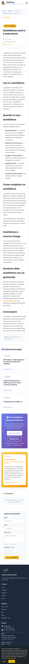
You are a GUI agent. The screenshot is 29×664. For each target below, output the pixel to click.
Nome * (6, 517)
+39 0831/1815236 (8, 628)
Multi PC (3, 595)
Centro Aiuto (5, 606)
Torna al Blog (7, 17)
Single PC (4, 593)
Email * (6, 525)
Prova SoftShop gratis (10, 301)
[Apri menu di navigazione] (27, 3)
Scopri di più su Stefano (10, 482)
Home (5, 11)
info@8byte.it (7, 626)
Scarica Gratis (15, 433)
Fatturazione (17, 11)
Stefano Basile (9, 459)
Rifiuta (4, 661)
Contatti (3, 609)
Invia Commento (12, 557)
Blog (11, 11)
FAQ (2, 612)
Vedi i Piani (15, 439)
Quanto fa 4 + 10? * (9, 547)
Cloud (3, 598)
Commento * (7, 532)
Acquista (3, 590)
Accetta (12, 661)
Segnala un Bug (5, 618)
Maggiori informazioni (11, 658)
